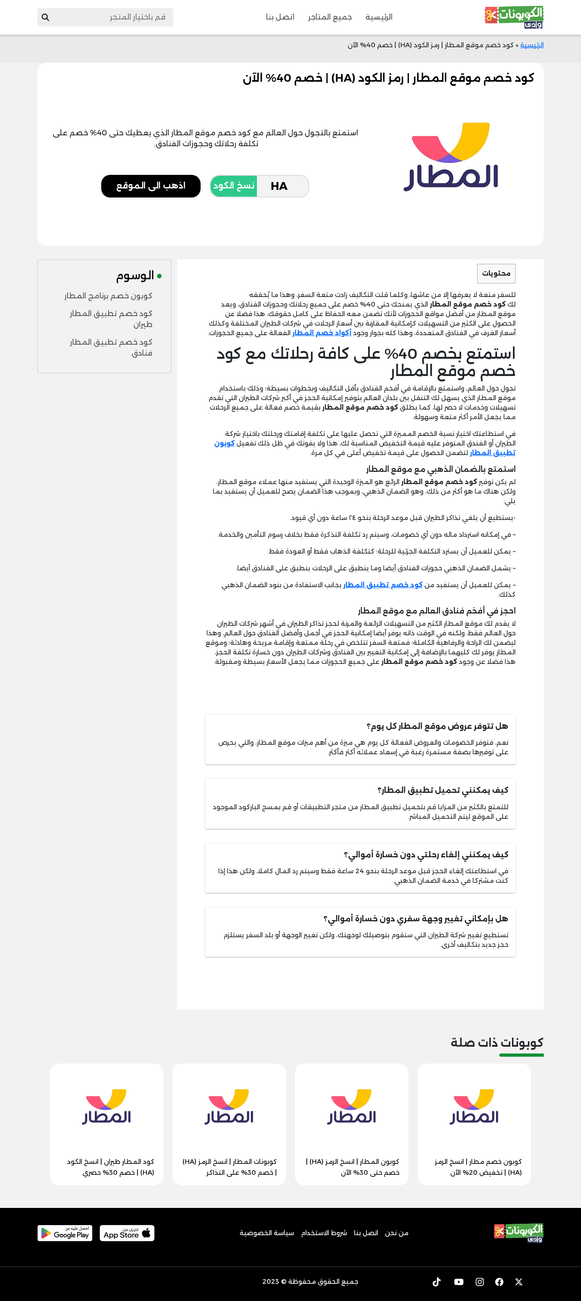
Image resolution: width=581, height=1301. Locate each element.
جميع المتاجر (330, 17)
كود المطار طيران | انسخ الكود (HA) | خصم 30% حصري (110, 1167)
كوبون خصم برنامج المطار (108, 296)
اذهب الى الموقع (151, 186)
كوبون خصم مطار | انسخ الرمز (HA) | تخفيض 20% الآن (478, 1167)
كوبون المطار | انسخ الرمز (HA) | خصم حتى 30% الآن (352, 1167)
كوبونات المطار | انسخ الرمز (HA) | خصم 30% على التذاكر (229, 1167)
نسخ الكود (233, 186)
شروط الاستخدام (324, 1233)
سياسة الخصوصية (267, 1233)
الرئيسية (379, 17)
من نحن (397, 1233)
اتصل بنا (280, 17)
